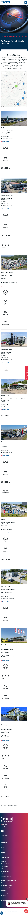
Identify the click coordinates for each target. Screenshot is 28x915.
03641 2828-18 (5, 357)
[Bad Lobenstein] (18, 104)
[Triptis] (24, 92)
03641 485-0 (5, 203)
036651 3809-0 (5, 596)
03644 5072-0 (5, 136)
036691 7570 (5, 735)
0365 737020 (5, 450)
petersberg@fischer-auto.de (9, 736)
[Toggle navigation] (25, 2)
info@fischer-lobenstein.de (8, 598)
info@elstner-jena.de (7, 359)
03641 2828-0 (5, 281)
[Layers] (24, 73)
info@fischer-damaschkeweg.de (10, 282)
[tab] (26, 370)
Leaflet (14, 106)
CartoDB (25, 106)
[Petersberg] (23, 83)
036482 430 (5, 527)
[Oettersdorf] (23, 98)
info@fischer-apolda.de (8, 138)
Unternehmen (10, 805)
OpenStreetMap (20, 106)
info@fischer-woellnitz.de (8, 406)
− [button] (5, 73)
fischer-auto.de (3, 805)
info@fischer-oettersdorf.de (9, 656)
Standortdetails (5, 141)
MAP (14, 89)
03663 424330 (5, 655)
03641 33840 (5, 404)
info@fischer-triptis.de (7, 529)
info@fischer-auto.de (6, 826)
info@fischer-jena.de (7, 205)
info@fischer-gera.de (7, 452)
